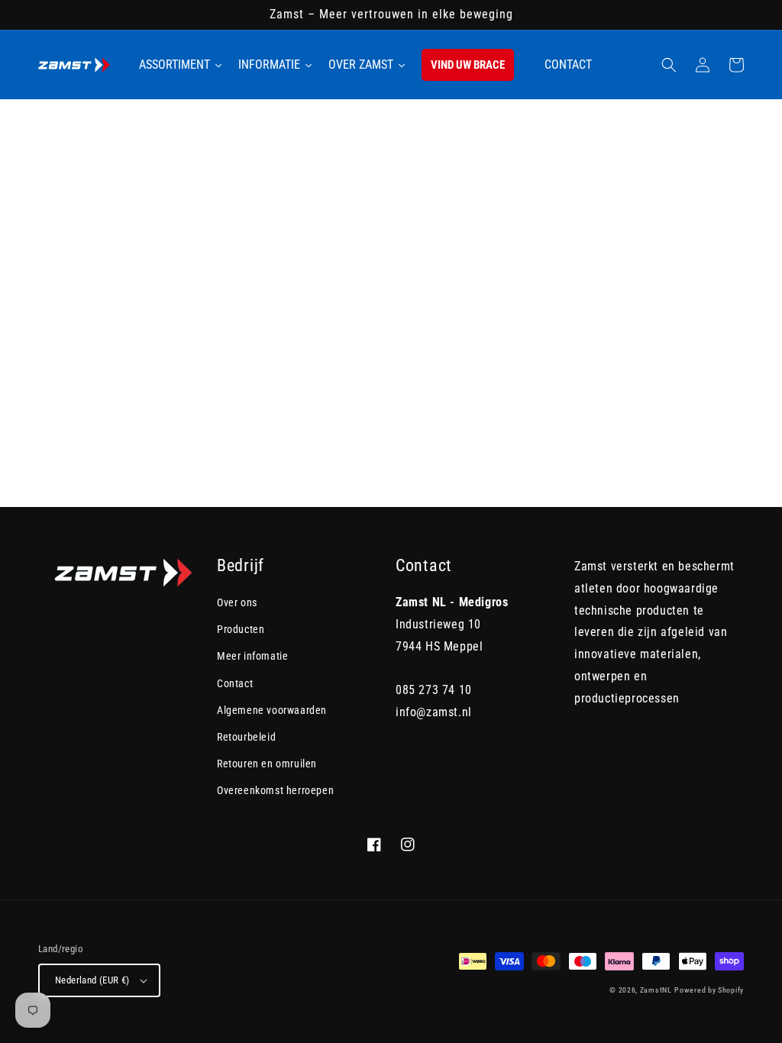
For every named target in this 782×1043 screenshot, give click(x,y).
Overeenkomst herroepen (275, 790)
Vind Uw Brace (468, 65)
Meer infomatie (252, 656)
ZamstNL (656, 990)
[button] (669, 65)
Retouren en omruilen (267, 763)
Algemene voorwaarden (272, 710)
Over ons (237, 602)
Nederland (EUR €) (92, 980)
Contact (235, 683)
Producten (240, 629)
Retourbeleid (246, 737)
